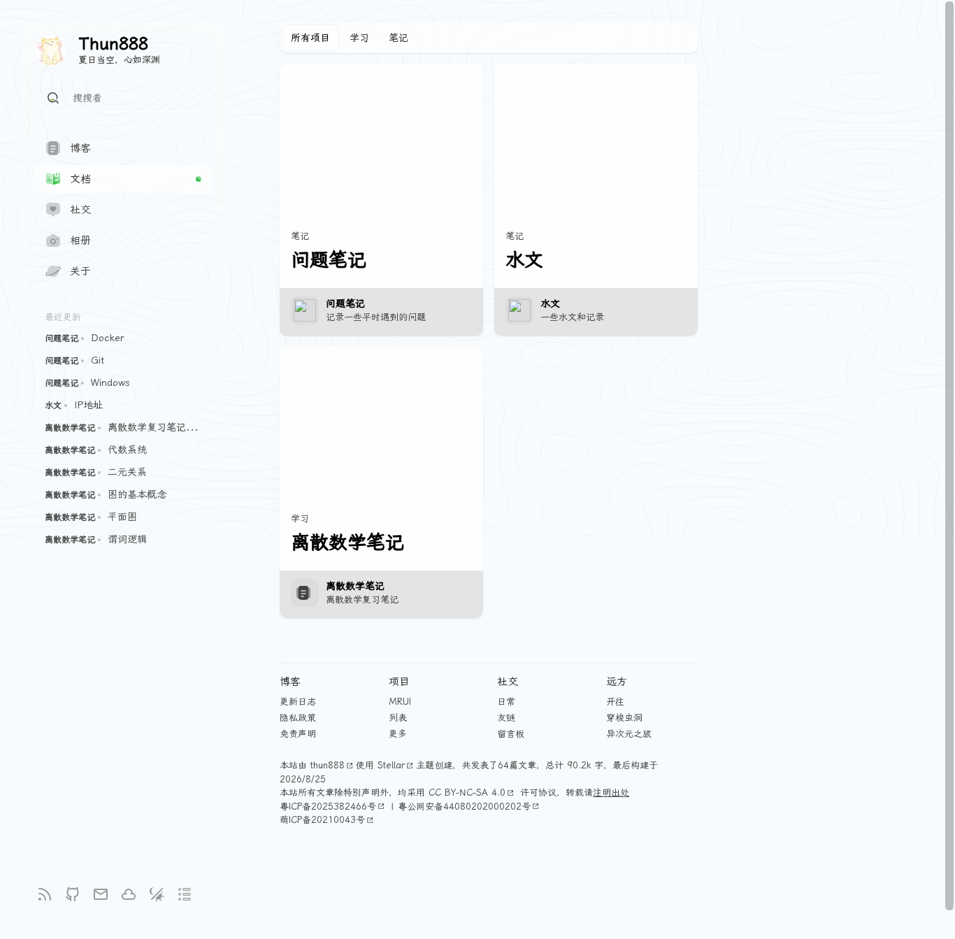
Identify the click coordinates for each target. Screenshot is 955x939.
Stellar (391, 765)
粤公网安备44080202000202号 (464, 806)
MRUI (400, 701)
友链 (506, 717)
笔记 (398, 37)
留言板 (510, 734)
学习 (359, 37)
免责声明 (298, 734)
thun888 (327, 765)
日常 (506, 701)
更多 (398, 734)
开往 (615, 701)
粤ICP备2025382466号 (328, 806)
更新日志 (298, 701)
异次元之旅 (629, 734)
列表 (398, 717)
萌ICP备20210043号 (322, 820)
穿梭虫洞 (624, 717)
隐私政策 (298, 717)
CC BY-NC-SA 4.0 (467, 792)
